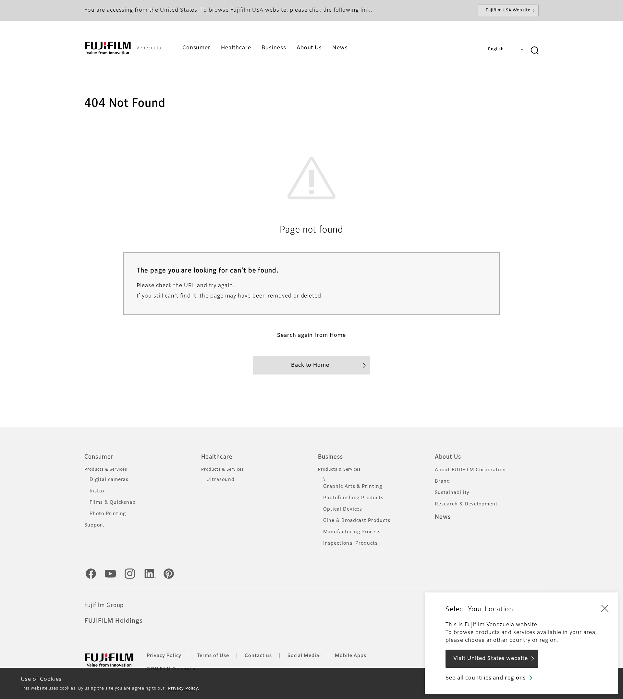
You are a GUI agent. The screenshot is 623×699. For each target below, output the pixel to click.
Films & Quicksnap (113, 502)
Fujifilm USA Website (508, 10)
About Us (448, 457)
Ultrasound (220, 479)
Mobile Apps (350, 656)
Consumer (99, 457)
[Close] (605, 608)
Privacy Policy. (183, 689)
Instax (97, 491)
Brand (442, 481)
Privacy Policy (164, 656)
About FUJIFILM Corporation (470, 470)
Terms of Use (213, 656)
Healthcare (217, 457)
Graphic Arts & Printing (352, 486)
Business (330, 457)
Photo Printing (108, 514)
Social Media (303, 656)
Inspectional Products (350, 543)
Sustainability (452, 492)
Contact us (258, 656)
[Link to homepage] (107, 48)
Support (94, 525)
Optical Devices (342, 509)
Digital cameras (109, 479)
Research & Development (466, 504)
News (443, 517)
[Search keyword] (534, 50)
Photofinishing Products (353, 498)
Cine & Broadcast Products (356, 520)
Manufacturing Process (352, 532)
